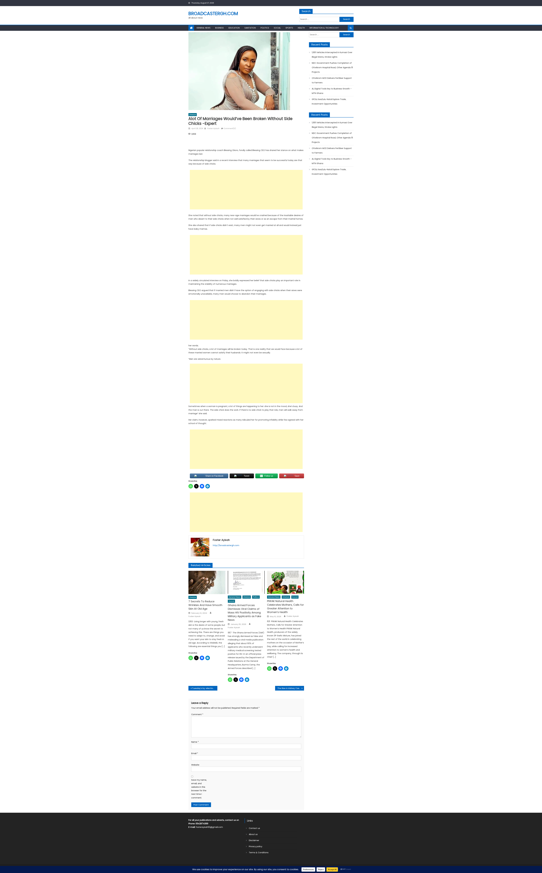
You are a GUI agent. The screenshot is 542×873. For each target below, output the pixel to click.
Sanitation (250, 27)
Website (195, 764)
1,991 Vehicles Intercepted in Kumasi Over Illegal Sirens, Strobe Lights (332, 54)
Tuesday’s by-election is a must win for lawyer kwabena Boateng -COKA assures (204, 688)
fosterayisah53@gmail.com (209, 827)
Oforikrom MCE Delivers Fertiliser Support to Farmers (332, 80)
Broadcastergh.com (213, 13)
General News (203, 27)
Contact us (254, 828)
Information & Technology (324, 27)
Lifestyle (192, 114)
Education (234, 27)
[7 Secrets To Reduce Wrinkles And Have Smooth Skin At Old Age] (206, 582)
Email (194, 753)
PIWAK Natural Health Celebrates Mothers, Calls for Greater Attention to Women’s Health (285, 606)
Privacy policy (255, 846)
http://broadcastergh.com (226, 545)
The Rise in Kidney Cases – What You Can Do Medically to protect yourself (290, 688)
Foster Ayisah (213, 128)
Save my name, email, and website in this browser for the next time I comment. (199, 789)
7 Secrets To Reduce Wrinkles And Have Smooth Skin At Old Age (205, 605)
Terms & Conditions (258, 852)
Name (195, 742)
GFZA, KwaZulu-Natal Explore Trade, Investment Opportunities (329, 101)
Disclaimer (254, 840)
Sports (289, 27)
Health (301, 27)
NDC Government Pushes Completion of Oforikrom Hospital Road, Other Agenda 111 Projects (332, 67)
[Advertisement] (246, 189)
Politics (265, 27)
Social (277, 27)
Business (219, 27)
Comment (197, 714)
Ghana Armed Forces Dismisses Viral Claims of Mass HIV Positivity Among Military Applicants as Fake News (244, 612)
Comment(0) (230, 128)
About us (253, 834)
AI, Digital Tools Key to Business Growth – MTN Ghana (332, 91)
